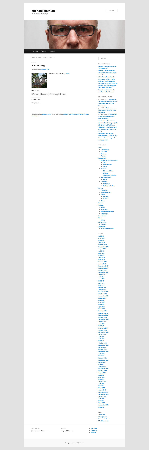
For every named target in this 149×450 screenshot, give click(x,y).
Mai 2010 (101, 379)
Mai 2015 (101, 326)
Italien (103, 194)
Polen (102, 201)
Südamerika (102, 222)
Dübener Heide (107, 171)
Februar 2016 (102, 311)
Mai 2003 (101, 407)
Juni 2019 (101, 238)
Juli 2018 (101, 251)
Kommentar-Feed (103, 419)
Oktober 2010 (102, 371)
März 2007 (101, 403)
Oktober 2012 (102, 349)
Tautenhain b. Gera (109, 186)
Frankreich (104, 190)
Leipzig (105, 173)
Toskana (105, 199)
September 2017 (103, 272)
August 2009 (102, 381)
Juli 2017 (101, 277)
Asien (100, 147)
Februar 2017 (102, 287)
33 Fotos (66, 73)
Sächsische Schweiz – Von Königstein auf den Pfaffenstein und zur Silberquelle (106, 79)
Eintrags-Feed (102, 417)
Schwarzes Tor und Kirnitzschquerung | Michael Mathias (107, 135)
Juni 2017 (101, 279)
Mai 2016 (101, 304)
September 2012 (103, 351)
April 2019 (101, 242)
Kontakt (52, 51)
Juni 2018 (101, 253)
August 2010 (102, 373)
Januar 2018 (102, 264)
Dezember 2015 (103, 313)
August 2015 (102, 321)
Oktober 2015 (102, 317)
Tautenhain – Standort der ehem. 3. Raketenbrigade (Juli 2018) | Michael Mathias (107, 123)
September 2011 (103, 360)
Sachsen (103, 169)
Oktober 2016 (102, 294)
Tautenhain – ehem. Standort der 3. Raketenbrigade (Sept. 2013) (107, 129)
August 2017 (102, 275)
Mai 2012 (101, 356)
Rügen (105, 167)
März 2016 (101, 309)
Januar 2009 (102, 390)
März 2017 (101, 285)
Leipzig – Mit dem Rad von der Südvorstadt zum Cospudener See (107, 73)
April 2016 (101, 307)
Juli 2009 (101, 384)
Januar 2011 (102, 366)
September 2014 (103, 332)
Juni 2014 (101, 339)
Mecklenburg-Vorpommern (109, 160)
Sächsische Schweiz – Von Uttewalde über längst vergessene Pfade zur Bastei (107, 85)
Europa (100, 188)
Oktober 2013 (102, 343)
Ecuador (103, 224)
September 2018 (103, 247)
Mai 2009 (101, 386)
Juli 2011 (101, 364)
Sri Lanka (104, 152)
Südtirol (105, 196)
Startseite (35, 51)
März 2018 (101, 260)
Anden (103, 207)
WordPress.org (103, 421)
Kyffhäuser (106, 184)
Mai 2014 (101, 341)
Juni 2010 (101, 377)
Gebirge (100, 205)
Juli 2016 (101, 300)
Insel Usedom (107, 164)
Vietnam (103, 156)
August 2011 (102, 362)
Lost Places (102, 216)
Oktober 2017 (102, 270)
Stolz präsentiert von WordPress (74, 443)
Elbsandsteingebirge (107, 211)
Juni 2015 (101, 324)
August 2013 (102, 347)
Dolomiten (104, 209)
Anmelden (101, 414)
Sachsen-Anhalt (46, 114)
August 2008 (102, 396)
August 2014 (102, 334)
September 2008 (103, 394)
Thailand (103, 154)
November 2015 (103, 315)
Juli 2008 (101, 398)
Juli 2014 (101, 336)
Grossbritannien (106, 192)
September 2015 (103, 319)
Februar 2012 (102, 358)
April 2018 (101, 257)
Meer (99, 218)
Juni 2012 (101, 354)
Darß (104, 162)
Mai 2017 (101, 281)
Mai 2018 (101, 255)
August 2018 (102, 249)
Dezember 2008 (103, 392)
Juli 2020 (101, 236)
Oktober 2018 (102, 245)
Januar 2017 (102, 289)
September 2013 (103, 345)
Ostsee (103, 220)
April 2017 (101, 283)
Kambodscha (105, 149)
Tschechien (102, 226)
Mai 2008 (101, 401)
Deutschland (102, 158)
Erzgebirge (104, 214)
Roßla (105, 179)
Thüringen (104, 181)
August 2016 (102, 298)
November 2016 (103, 292)
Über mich (44, 51)
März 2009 (101, 388)
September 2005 (103, 405)
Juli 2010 (101, 375)
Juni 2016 (101, 302)
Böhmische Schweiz (107, 229)
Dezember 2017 (103, 266)
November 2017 (103, 268)
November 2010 (103, 369)
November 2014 (103, 328)
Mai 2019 (101, 240)
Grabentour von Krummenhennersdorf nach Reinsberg (107, 110)
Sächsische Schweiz (109, 175)
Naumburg (38, 65)
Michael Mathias (43, 10)
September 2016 (103, 296)
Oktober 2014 (102, 330)
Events (100, 203)
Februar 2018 (102, 262)
